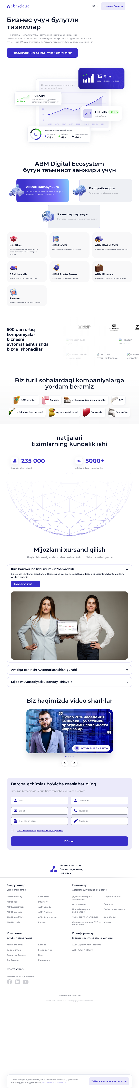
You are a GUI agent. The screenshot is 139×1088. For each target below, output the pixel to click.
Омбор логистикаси (114, 909)
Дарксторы (110, 917)
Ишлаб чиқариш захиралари (81, 910)
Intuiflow (42, 902)
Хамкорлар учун (15, 944)
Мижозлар (44, 960)
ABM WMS (43, 896)
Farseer (42, 922)
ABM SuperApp (14, 912)
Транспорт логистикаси (85, 917)
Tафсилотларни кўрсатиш (54, 1083)
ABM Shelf (12, 902)
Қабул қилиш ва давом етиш (109, 1081)
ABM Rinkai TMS (15, 917)
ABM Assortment (15, 907)
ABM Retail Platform (82, 950)
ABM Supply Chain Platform (86, 944)
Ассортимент (79, 904)
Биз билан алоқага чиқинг (21, 976)
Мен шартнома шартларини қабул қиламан (40, 830)
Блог (40, 955)
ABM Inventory (14, 896)
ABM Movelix (13, 922)
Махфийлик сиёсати (70, 995)
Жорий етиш (45, 950)
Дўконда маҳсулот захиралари (82, 897)
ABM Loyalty (44, 907)
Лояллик (108, 904)
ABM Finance (45, 912)
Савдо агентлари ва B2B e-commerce (86, 923)
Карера (42, 944)
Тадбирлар (12, 960)
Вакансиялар (14, 950)
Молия (107, 922)
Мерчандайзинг (112, 896)
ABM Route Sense (47, 917)
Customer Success (16, 955)
